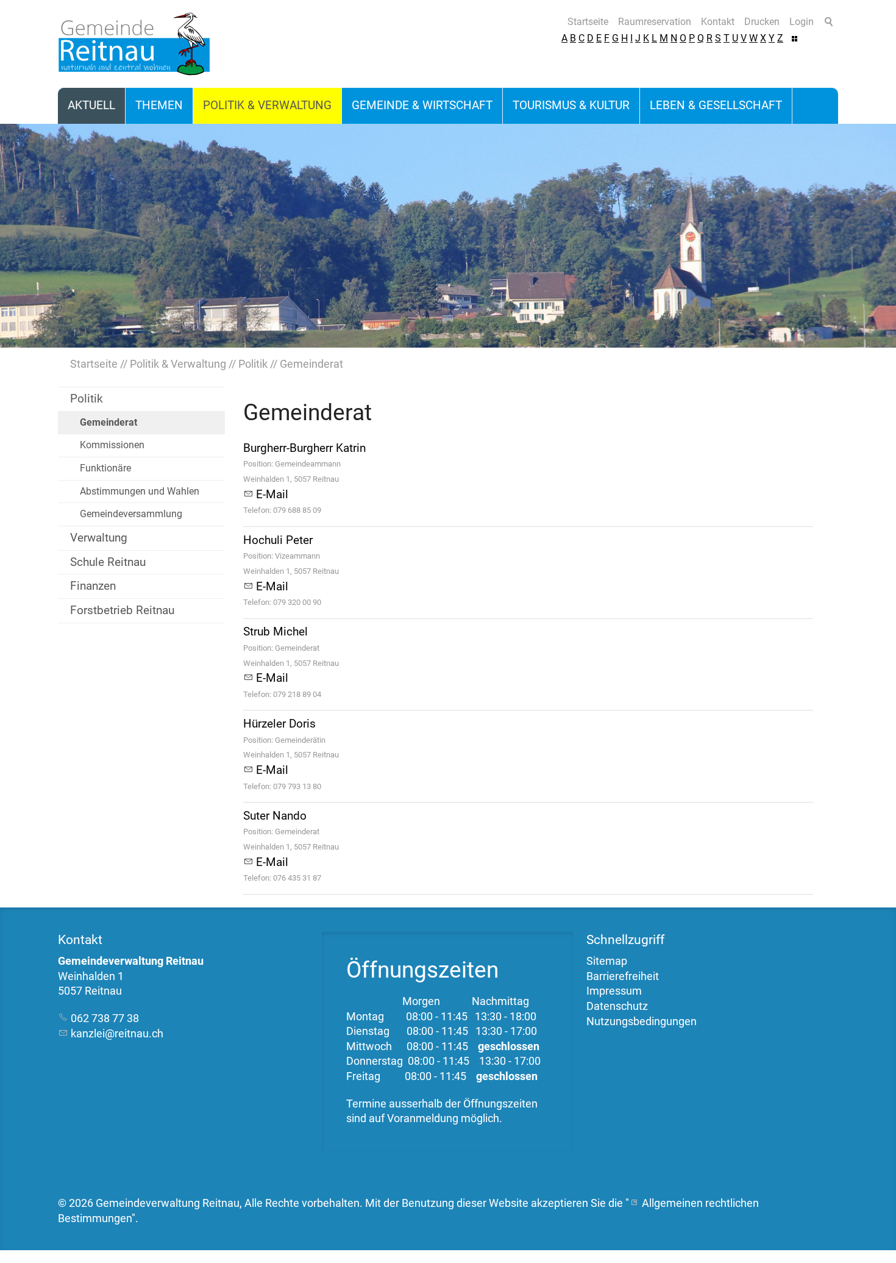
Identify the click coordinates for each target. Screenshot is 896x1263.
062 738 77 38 (105, 1018)
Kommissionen (112, 445)
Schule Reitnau (108, 562)
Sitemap (606, 961)
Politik (86, 399)
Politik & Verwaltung (267, 105)
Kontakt (717, 21)
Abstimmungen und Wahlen (139, 491)
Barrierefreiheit (622, 976)
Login (801, 21)
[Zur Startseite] (134, 44)
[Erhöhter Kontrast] (794, 38)
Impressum (614, 991)
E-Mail (272, 494)
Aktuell (91, 105)
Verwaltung (98, 538)
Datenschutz (617, 1006)
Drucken (762, 21)
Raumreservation (654, 21)
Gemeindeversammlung (131, 514)
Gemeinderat (108, 422)
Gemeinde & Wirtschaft (422, 105)
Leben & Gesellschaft (716, 105)
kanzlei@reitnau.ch (117, 1034)
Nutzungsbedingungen (641, 1021)
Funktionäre (105, 468)
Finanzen (93, 586)
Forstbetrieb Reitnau (122, 610)
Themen (159, 105)
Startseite (587, 21)
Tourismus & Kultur (571, 105)
